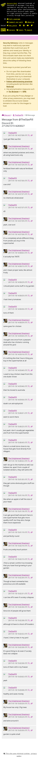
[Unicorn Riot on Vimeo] (23, 25)
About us (30, 22)
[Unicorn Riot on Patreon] (32, 25)
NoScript (10, 86)
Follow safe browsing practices (19, 81)
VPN (24, 91)
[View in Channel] (29, 135)
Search (29, 30)
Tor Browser (14, 91)
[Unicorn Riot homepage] (3, 5)
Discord (7, 115)
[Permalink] (32, 135)
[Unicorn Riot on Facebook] (20, 25)
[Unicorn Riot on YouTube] (28, 25)
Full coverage (14, 19)
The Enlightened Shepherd (18, 146)
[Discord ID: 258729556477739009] (5, 147)
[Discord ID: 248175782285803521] (5, 133)
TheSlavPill (18, 115)
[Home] (3, 30)
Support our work (15, 22)
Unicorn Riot (12, 3)
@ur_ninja (12, 25)
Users (20, 30)
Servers (11, 30)
